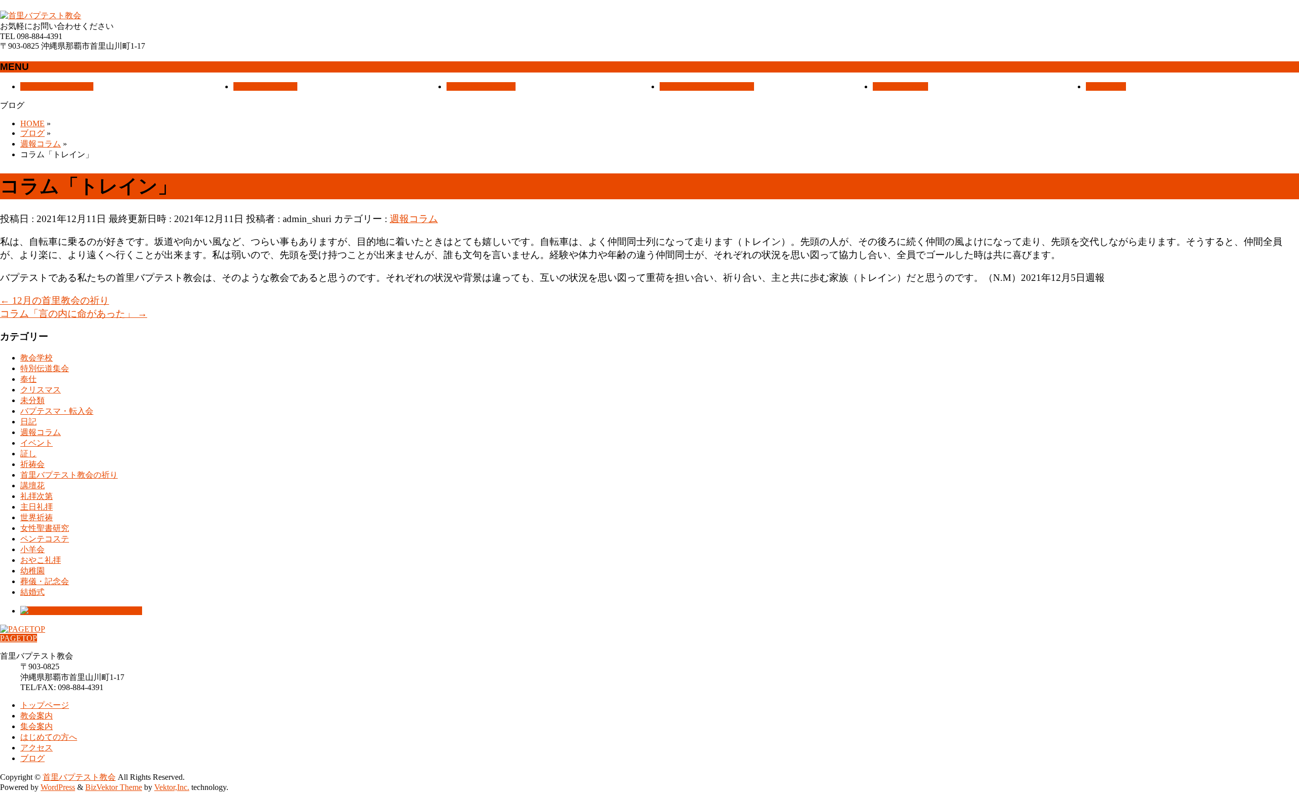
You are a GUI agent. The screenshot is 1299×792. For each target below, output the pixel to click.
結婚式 (32, 592)
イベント (36, 443)
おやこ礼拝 (40, 560)
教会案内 (36, 715)
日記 (28, 421)
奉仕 (28, 379)
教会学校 (36, 357)
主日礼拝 (36, 506)
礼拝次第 (36, 496)
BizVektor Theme (113, 787)
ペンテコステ (44, 538)
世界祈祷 (36, 517)
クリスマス (40, 389)
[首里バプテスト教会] (40, 15)
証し (28, 453)
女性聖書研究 (44, 528)
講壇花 (32, 485)
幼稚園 (32, 570)
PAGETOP (18, 638)
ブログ (32, 758)
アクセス (36, 747)
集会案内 (36, 726)
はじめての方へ (48, 737)
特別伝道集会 (44, 368)
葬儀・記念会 (44, 581)
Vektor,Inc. (171, 787)
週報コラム (414, 218)
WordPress (58, 787)
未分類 (32, 400)
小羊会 (32, 549)
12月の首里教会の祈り (54, 300)
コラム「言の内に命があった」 (73, 313)
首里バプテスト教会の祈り (69, 475)
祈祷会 (32, 464)
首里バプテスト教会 (79, 777)
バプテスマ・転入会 (56, 411)
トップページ (44, 705)
